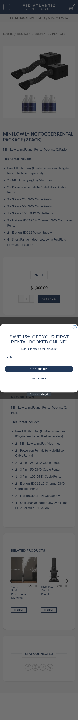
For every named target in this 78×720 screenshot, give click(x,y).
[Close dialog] (74, 327)
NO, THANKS (39, 379)
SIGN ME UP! (39, 369)
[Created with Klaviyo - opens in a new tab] (39, 394)
